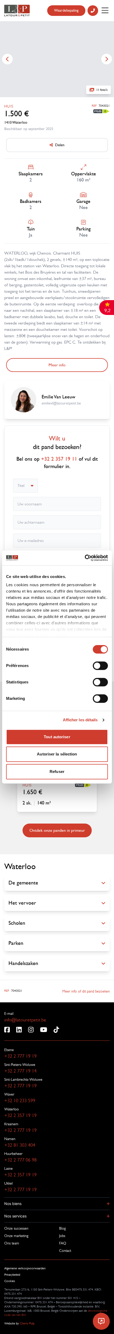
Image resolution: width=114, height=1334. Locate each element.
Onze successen (16, 1228)
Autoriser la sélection (57, 754)
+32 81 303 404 (19, 1145)
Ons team (11, 1243)
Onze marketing (16, 1236)
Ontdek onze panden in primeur (57, 830)
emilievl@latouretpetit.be (61, 403)
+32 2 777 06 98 (20, 1160)
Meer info (57, 364)
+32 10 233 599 (19, 1100)
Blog (62, 1228)
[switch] (100, 665)
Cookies (9, 1281)
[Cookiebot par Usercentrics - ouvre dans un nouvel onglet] (85, 557)
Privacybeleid (12, 1275)
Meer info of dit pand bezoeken (86, 991)
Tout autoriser (57, 737)
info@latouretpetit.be (25, 1019)
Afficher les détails (80, 720)
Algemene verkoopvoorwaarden (25, 1268)
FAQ (62, 1243)
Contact (65, 1250)
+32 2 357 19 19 (20, 1115)
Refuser (57, 771)
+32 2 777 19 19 (20, 1056)
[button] (57, 1203)
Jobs (62, 1236)
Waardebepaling (66, 10)
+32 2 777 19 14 (20, 1071)
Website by (19, 1323)
